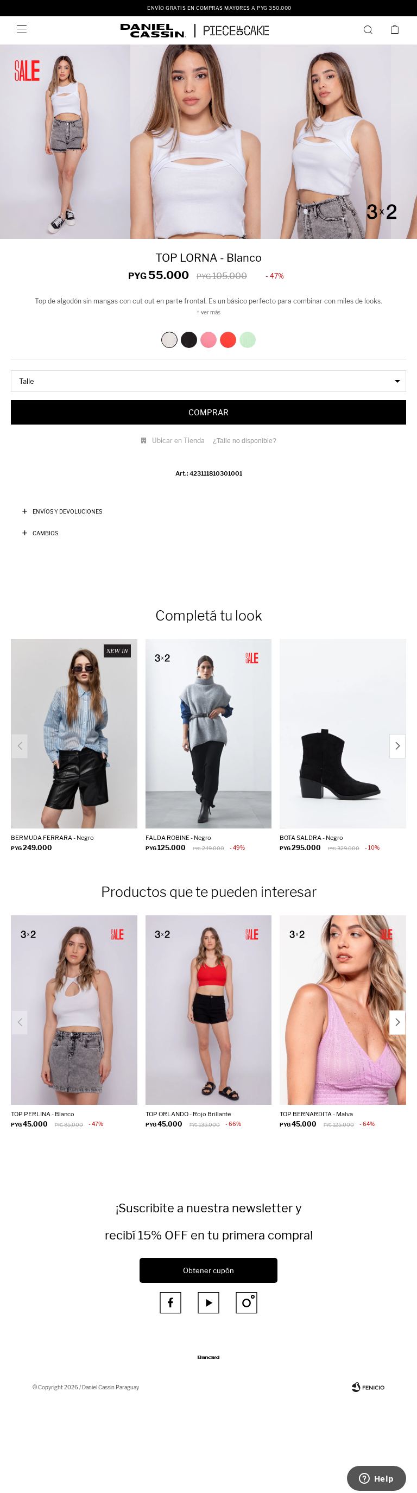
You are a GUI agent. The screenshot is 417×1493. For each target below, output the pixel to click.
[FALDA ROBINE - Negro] (209, 733)
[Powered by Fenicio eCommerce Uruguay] (368, 1387)
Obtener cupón (208, 1270)
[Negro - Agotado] (189, 340)
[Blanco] (169, 340)
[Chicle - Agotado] (208, 340)
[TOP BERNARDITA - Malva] (343, 1010)
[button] (370, 29)
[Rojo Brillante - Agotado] (228, 340)
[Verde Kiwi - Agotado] (247, 340)
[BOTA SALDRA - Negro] (343, 733)
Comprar (208, 412)
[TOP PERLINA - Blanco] (74, 1010)
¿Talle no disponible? (244, 441)
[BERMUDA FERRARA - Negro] (74, 733)
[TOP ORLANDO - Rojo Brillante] (209, 1010)
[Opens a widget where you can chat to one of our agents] (376, 1479)
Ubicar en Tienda (178, 440)
